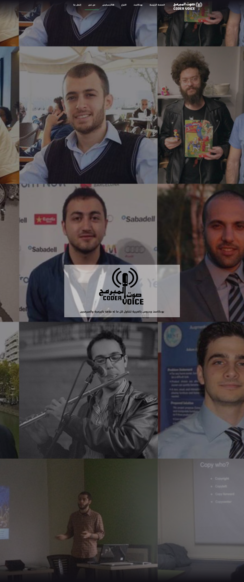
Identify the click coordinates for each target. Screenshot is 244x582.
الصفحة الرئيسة (157, 5)
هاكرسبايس (108, 5)
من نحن (91, 5)
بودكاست (138, 5)
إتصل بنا (77, 5)
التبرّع (124, 5)
